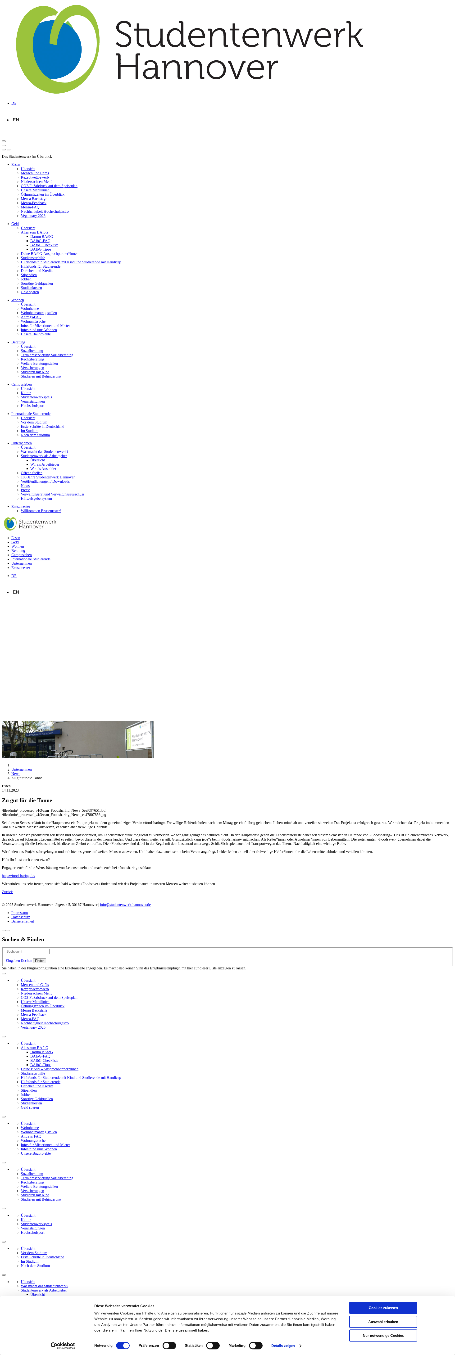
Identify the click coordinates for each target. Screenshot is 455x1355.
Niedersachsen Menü (36, 182)
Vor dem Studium (34, 422)
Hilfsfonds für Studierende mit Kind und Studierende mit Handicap (71, 262)
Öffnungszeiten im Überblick (42, 194)
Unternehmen (21, 443)
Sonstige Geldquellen (37, 283)
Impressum (19, 913)
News (25, 486)
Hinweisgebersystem (36, 498)
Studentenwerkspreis (36, 397)
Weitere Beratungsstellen (39, 363)
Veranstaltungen (33, 401)
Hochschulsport (32, 406)
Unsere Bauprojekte (36, 334)
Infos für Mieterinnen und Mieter (45, 326)
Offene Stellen (31, 473)
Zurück (7, 892)
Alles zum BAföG (34, 232)
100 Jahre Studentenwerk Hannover (48, 477)
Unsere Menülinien (35, 190)
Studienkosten (31, 288)
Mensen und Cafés (35, 173)
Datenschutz (20, 917)
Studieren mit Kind (35, 372)
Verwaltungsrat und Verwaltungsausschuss (52, 494)
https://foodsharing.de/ (18, 876)
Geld (15, 224)
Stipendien (29, 275)
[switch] (169, 1345)
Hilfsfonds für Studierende (40, 266)
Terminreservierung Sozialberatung (47, 355)
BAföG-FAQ (40, 241)
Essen (15, 164)
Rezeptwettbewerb (35, 177)
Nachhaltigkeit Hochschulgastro (45, 211)
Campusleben (21, 384)
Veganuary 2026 (33, 216)
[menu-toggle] (4, 145)
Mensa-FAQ (30, 207)
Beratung (18, 342)
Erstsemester (20, 506)
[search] (8, 149)
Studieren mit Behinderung (41, 376)
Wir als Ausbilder (43, 469)
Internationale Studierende (30, 414)
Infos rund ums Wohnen (39, 330)
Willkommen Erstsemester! (41, 511)
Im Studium (29, 431)
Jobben (26, 279)
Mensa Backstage (34, 199)
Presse (25, 490)
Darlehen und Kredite (37, 271)
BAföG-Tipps (40, 249)
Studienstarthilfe (33, 258)
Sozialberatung (32, 351)
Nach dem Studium (35, 435)
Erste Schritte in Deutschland (42, 426)
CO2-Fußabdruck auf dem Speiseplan (49, 186)
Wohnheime (30, 308)
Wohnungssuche (33, 321)
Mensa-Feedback (33, 203)
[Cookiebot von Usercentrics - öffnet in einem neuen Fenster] (63, 1345)
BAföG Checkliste (44, 245)
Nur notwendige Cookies (383, 1335)
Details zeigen (283, 1346)
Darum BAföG (41, 236)
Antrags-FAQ (31, 317)
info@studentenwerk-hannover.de (125, 905)
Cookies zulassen (383, 1308)
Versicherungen (32, 368)
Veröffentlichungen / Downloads (45, 481)
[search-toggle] (4, 141)
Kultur (26, 393)
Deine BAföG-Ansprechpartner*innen (49, 254)
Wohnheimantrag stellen (39, 313)
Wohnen (17, 300)
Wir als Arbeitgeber (44, 464)
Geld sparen (30, 292)
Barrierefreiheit (22, 921)
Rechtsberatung (32, 359)
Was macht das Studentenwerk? (44, 452)
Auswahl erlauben (383, 1322)
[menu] (4, 149)
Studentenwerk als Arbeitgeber (44, 456)
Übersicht (28, 169)
